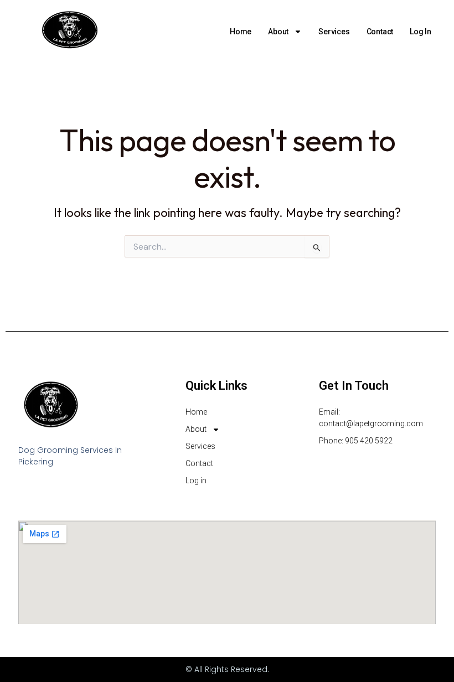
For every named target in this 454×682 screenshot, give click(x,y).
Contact (380, 31)
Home (240, 31)
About (278, 31)
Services (333, 31)
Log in (420, 31)
